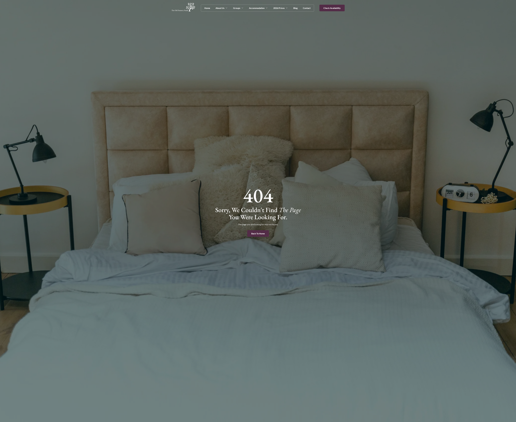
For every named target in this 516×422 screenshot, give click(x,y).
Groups (236, 8)
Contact (307, 8)
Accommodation (257, 8)
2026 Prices (279, 8)
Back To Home (258, 233)
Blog (295, 8)
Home (207, 8)
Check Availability (332, 8)
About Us (220, 8)
